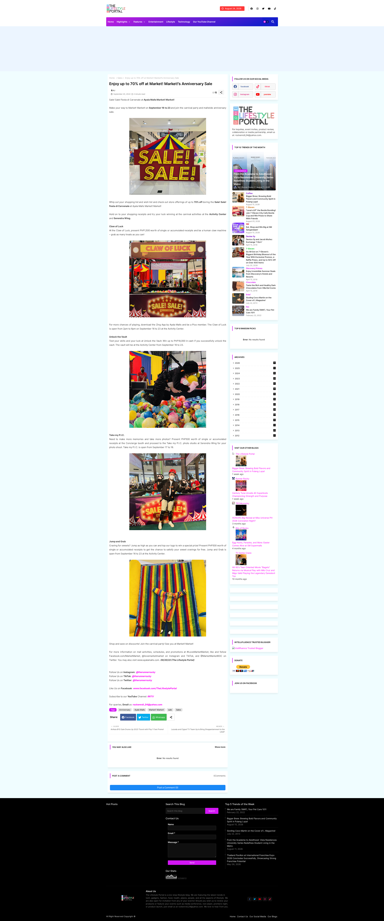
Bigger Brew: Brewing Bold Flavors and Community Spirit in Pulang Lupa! (252, 820)
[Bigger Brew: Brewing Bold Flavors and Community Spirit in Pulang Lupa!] (238, 197)
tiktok (267, 86)
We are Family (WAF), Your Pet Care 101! (246, 809)
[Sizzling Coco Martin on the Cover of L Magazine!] (238, 298)
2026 (255, 363)
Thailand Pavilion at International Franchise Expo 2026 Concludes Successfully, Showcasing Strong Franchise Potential (251, 858)
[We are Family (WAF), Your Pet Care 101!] (238, 310)
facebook (245, 86)
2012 (255, 435)
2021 (255, 389)
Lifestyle (170, 21)
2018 (255, 404)
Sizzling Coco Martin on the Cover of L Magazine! (251, 830)
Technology (184, 21)
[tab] (110, 22)
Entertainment (155, 21)
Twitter (145, 717)
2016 (255, 415)
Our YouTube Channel (204, 21)
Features (138, 21)
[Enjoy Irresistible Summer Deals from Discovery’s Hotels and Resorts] (238, 272)
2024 (255, 373)
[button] (266, 21)
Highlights (122, 21)
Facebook (129, 717)
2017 (255, 409)
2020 (255, 394)
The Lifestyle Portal (245, 454)
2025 (255, 368)
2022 (255, 383)
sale (170, 710)
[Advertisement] (192, 50)
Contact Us (242, 916)
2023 (255, 378)
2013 (255, 430)
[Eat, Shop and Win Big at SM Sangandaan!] (238, 228)
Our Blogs (272, 916)
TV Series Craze (243, 553)
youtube (267, 94)
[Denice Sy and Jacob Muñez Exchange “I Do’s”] (238, 240)
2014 (255, 425)
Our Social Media (257, 916)
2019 (255, 399)
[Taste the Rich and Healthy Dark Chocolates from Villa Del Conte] (238, 286)
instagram (244, 94)
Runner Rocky (242, 478)
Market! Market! (156, 710)
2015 (255, 420)
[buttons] (252, 8)
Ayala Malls (140, 710)
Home (111, 21)
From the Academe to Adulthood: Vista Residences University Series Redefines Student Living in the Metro (252, 843)
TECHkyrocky (242, 503)
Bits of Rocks (242, 528)
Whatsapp (160, 717)
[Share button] (171, 717)
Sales (119, 78)
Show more (220, 747)
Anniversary (124, 710)
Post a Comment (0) (167, 787)
